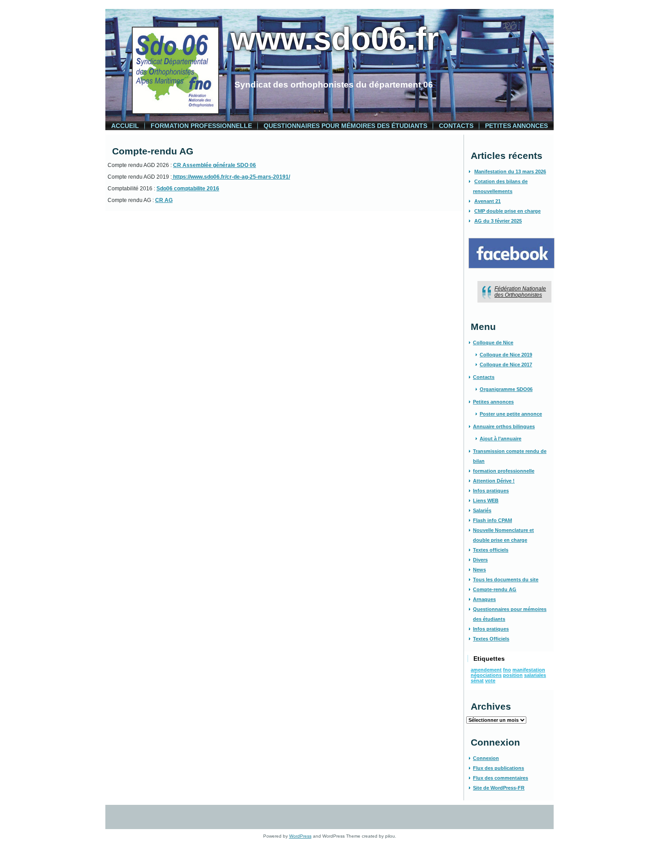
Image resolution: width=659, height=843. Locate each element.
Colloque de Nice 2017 (506, 364)
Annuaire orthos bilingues (504, 426)
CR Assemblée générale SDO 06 (214, 165)
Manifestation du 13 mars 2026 (510, 171)
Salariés (482, 510)
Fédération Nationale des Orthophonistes (520, 291)
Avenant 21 (487, 201)
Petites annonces (516, 125)
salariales (535, 675)
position (513, 675)
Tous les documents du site (505, 579)
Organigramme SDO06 (506, 389)
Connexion (486, 758)
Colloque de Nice (493, 342)
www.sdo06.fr (334, 39)
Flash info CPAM (492, 520)
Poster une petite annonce (511, 414)
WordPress (300, 836)
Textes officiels (490, 550)
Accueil (125, 125)
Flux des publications (498, 768)
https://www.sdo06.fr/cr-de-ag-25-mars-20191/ (231, 177)
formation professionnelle (201, 125)
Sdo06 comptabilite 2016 (187, 188)
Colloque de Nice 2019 (506, 354)
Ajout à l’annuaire (500, 438)
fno (507, 669)
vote (490, 680)
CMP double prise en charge (507, 211)
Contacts (456, 125)
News (479, 569)
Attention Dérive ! (494, 480)
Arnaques (484, 599)
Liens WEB (486, 500)
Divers (480, 559)
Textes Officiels (491, 638)
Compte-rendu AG (494, 589)
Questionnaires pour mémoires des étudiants (345, 125)
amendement (486, 669)
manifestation (528, 669)
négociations (486, 675)
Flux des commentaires (500, 778)
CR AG (164, 200)
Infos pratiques (491, 490)
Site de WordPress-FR (499, 787)
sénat (477, 680)
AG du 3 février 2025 (498, 221)
